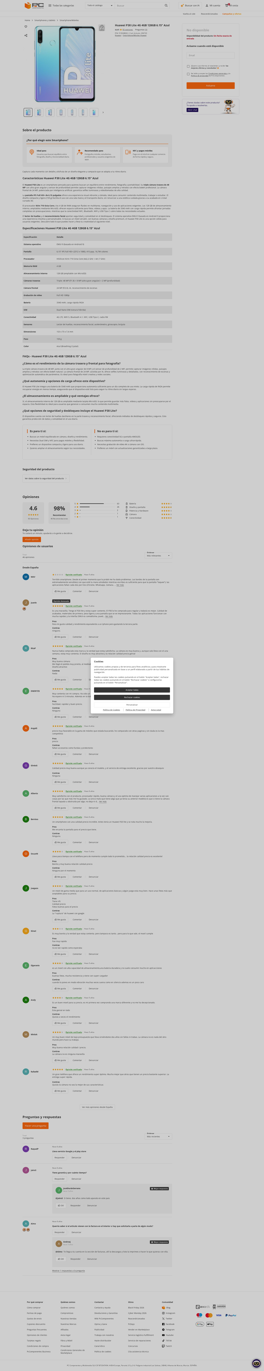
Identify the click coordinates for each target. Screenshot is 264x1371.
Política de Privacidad (135, 710)
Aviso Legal (156, 710)
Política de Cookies (111, 710)
